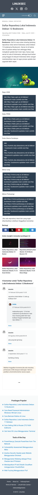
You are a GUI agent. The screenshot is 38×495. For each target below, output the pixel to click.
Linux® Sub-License (24, 484)
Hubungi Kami (24, 481)
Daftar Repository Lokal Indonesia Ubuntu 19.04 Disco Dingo (27, 271)
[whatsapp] (25, 230)
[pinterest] (19, 230)
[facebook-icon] (12, 9)
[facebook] (5, 230)
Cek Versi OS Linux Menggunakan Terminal (19, 431)
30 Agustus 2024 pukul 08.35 (17, 336)
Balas (10, 325)
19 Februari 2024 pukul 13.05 (17, 292)
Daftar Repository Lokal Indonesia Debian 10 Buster (9, 252)
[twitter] (12, 230)
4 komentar (5, 35)
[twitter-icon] (16, 9)
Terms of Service (11, 484)
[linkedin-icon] (21, 9)
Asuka (14, 304)
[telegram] (32, 230)
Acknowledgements (19, 488)
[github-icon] (26, 9)
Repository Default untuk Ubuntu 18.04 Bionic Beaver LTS (28, 252)
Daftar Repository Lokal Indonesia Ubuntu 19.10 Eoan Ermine (10, 271)
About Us (15, 481)
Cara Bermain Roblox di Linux (14, 416)
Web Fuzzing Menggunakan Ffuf (16, 470)
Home (9, 481)
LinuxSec (19, 3)
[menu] (4, 15)
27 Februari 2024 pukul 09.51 (21, 307)
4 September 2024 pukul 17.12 (17, 354)
